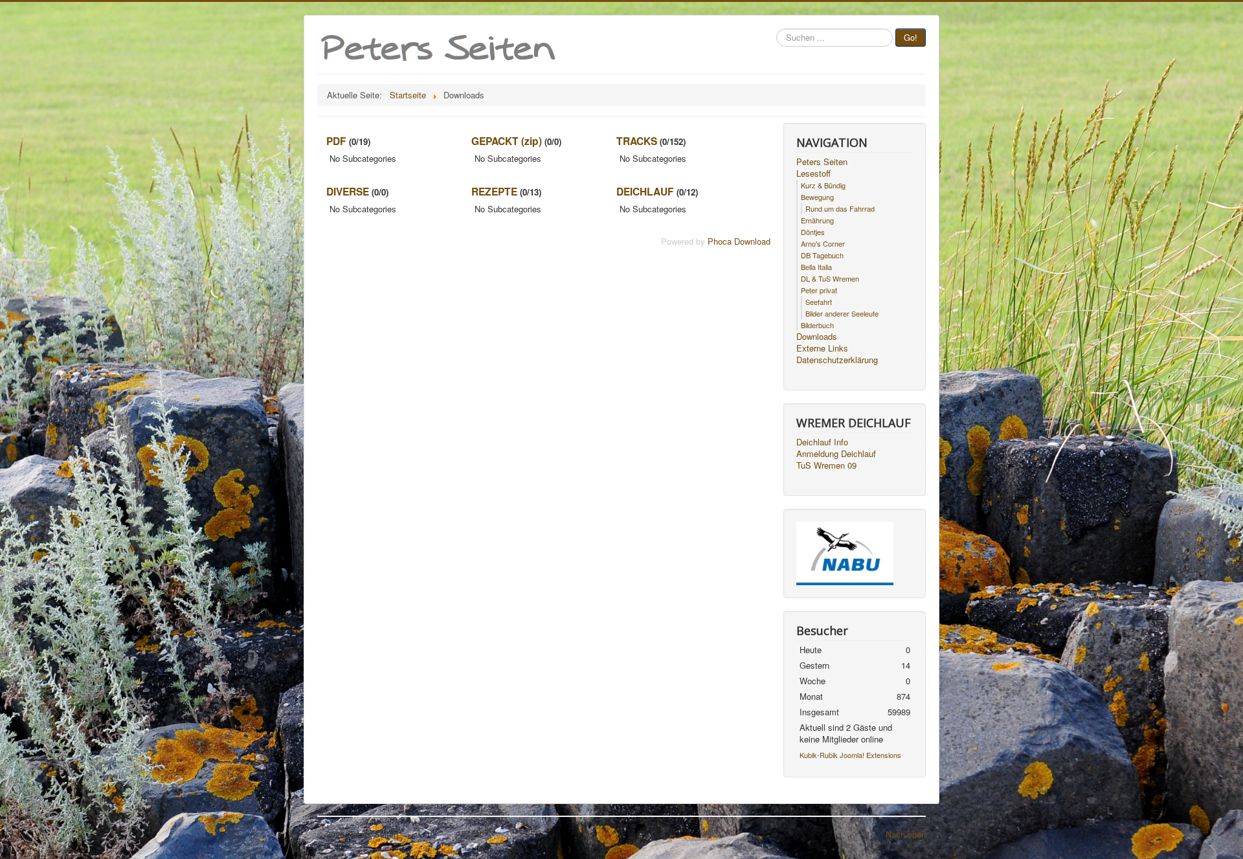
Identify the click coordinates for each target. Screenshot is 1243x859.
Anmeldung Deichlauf (836, 454)
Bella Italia (816, 267)
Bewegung (817, 197)
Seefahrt (818, 301)
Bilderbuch (817, 325)
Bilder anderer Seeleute (842, 313)
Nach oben (906, 834)
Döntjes (813, 232)
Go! (910, 37)
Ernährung (817, 220)
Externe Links (822, 348)
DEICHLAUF (645, 191)
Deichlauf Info (822, 442)
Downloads (816, 336)
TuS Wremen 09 (826, 465)
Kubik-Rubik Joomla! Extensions (850, 755)
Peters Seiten (821, 162)
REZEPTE (494, 191)
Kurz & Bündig (823, 185)
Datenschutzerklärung (837, 360)
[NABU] (844, 552)
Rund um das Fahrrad (840, 208)
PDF (336, 140)
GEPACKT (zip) (506, 140)
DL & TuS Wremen (830, 278)
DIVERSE (347, 191)
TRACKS (636, 140)
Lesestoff (813, 173)
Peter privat (819, 290)
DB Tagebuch (822, 255)
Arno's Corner (823, 243)
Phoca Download (739, 241)
